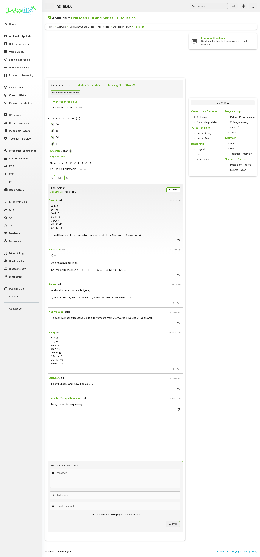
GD (232, 143)
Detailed (174, 190)
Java (233, 132)
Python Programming (242, 117)
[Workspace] (59, 177)
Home (51, 26)
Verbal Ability (204, 133)
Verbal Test (203, 138)
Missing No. (104, 26)
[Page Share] (234, 6)
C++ (232, 127)
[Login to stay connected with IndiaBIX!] (253, 6)
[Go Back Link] (52, 177)
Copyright (236, 551)
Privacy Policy (250, 551)
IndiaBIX (63, 6)
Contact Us (223, 551)
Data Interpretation (207, 122)
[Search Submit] (193, 6)
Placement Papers (240, 164)
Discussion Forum (122, 26)
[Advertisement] (115, 54)
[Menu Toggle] (49, 6)
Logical (201, 149)
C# (239, 127)
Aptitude (61, 26)
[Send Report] (66, 177)
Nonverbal (203, 159)
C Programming (239, 122)
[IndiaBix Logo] (21, 11)
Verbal (200, 154)
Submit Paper (238, 169)
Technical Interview (241, 153)
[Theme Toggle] (243, 6)
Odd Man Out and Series (82, 26)
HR (232, 148)
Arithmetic (202, 117)
